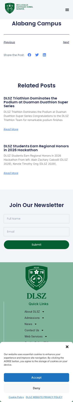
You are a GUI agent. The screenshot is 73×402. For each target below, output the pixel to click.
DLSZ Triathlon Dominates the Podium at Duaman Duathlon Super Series (36, 102)
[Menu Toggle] (67, 10)
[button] (67, 347)
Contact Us (32, 330)
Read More (11, 129)
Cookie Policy (16, 397)
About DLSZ (32, 311)
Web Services (34, 336)
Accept (36, 377)
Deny (36, 388)
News (28, 324)
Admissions (32, 317)
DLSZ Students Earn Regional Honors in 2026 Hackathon (36, 148)
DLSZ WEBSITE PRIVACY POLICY (44, 397)
